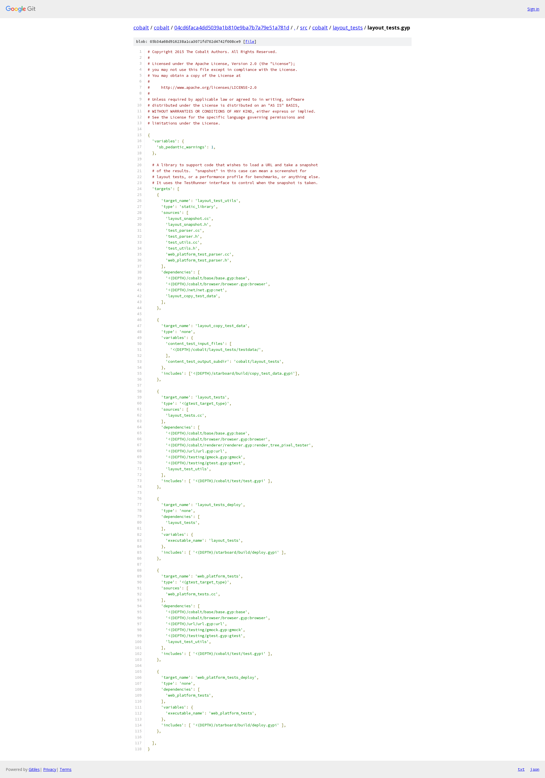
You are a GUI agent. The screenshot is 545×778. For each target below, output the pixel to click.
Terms (66, 769)
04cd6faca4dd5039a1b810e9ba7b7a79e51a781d (231, 27)
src (303, 27)
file (249, 41)
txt (521, 769)
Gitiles (34, 769)
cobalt (141, 27)
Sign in (533, 9)
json (534, 769)
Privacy (49, 769)
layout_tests (348, 27)
